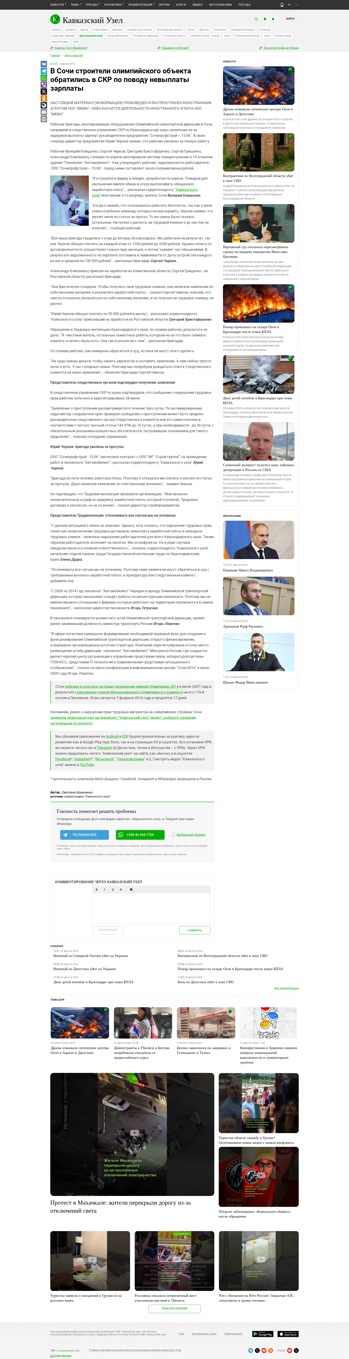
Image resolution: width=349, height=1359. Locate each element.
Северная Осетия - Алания (204, 35)
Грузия (191, 29)
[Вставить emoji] (131, 889)
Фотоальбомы (220, 4)
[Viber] (43, 84)
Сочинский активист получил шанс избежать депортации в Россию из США (258, 467)
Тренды (92, 4)
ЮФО (76, 41)
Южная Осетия (283, 35)
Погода (244, 4)
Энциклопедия (140, 4)
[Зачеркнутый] (121, 889)
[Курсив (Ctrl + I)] (105, 889)
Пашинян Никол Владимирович (248, 570)
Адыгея (84, 29)
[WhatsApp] (43, 78)
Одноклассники (131, 759)
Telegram (104, 748)
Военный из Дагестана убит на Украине (85, 968)
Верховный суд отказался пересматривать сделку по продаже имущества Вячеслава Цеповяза (255, 251)
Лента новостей (74, 55)
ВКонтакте (104, 759)
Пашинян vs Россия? (175, 48)
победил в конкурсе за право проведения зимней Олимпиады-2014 (122, 686)
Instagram (82, 759)
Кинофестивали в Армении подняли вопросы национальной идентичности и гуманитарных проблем (268, 1055)
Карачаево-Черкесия (63, 35)
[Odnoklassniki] (43, 98)
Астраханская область (139, 29)
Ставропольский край (247, 35)
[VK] (43, 64)
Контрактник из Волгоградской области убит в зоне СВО (258, 178)
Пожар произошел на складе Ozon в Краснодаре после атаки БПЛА (251, 329)
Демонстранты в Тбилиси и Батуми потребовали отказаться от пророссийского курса (141, 1052)
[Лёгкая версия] (282, 5)
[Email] (43, 112)
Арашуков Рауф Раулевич (243, 626)
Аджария (70, 29)
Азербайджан (100, 29)
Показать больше (174, 1308)
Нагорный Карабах (117, 35)
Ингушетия (220, 29)
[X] (43, 91)
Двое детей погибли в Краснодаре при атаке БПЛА (257, 400)
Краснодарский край (91, 35)
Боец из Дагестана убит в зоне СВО (206, 981)
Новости (57, 4)
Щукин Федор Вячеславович (245, 682)
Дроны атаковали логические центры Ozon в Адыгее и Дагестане (258, 111)
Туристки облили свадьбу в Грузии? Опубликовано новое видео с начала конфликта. (256, 1140)
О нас (181, 1333)
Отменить (195, 930)
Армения (117, 29)
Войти (290, 18)
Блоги (181, 4)
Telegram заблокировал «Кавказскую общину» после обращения (255, 1214)
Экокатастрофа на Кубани (281, 48)
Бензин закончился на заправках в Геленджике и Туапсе (203, 1050)
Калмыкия (265, 29)
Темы (75, 4)
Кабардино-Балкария (243, 29)
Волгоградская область (170, 29)
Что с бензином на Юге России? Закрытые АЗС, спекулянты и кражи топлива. (257, 1298)
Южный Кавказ (60, 41)
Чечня (267, 35)
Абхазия (56, 29)
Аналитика (113, 4)
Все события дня (286, 988)
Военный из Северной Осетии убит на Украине (91, 955)
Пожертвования (233, 1333)
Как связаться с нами (204, 1333)
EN (297, 4)
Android (112, 736)
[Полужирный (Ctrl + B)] (97, 889)
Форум (164, 4)
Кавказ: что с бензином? (70, 48)
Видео (198, 4)
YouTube (87, 765)
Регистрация (108, 929)
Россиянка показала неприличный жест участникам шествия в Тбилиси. (166, 1298)
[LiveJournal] (43, 105)
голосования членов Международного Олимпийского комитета (129, 692)
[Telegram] (43, 71)
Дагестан (204, 29)
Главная (55, 55)
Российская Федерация (146, 35)
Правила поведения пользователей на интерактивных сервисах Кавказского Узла (135, 1350)
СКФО (227, 35)
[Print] (43, 119)
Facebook (63, 759)
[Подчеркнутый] (113, 889)
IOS (125, 736)
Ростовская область (174, 35)
